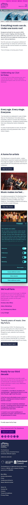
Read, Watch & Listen (7, 482)
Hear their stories (8, 206)
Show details (20, 267)
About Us (6, 10)
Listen (11, 21)
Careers (3, 491)
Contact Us (4, 489)
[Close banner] (25, 223)
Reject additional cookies (14, 280)
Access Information (6, 476)
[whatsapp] (17, 436)
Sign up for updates (8, 431)
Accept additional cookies (14, 271)
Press (2, 478)
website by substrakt (6, 456)
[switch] (24, 253)
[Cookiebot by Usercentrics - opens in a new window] (17, 224)
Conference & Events (7, 480)
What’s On (21, 6)
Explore (7, 21)
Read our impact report (9, 344)
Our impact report (17, 21)
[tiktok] (14, 436)
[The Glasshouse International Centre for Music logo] (4, 5)
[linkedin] (11, 436)
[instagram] (5, 436)
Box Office (4, 474)
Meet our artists (7, 169)
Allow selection (14, 276)
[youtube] (8, 436)
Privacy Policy (5, 495)
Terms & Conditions (6, 493)
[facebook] (2, 436)
